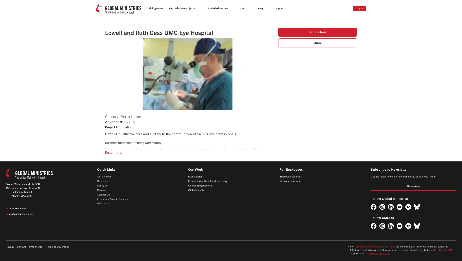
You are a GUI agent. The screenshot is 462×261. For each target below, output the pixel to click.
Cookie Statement (58, 246)
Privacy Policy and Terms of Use (24, 246)
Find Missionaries (218, 8)
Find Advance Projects (182, 8)
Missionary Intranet (290, 181)
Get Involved (104, 176)
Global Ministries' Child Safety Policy (374, 246)
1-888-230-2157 (444, 250)
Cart (242, 8)
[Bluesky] (417, 207)
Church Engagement (200, 185)
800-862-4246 (16, 208)
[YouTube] (399, 207)
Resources (103, 181)
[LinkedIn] (391, 207)
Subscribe (413, 186)
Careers (101, 190)
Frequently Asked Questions (113, 199)
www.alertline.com (379, 253)
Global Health (196, 190)
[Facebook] (373, 207)
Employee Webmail (291, 176)
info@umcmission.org (19, 213)
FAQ (260, 8)
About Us (102, 185)
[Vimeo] (408, 207)
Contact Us (103, 194)
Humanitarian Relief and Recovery (207, 181)
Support (280, 8)
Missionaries (195, 176)
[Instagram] (382, 207)
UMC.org (103, 203)
